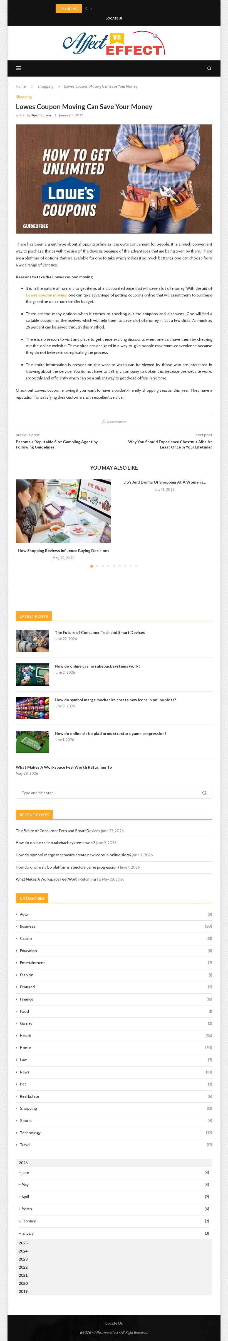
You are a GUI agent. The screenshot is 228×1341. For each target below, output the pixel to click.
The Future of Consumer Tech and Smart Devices (100, 632)
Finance (116, 999)
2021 (23, 1275)
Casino (116, 938)
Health (116, 1035)
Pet (116, 1084)
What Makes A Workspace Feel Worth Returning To (64, 767)
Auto (116, 914)
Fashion (116, 974)
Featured (116, 986)
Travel (116, 1144)
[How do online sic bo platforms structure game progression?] (32, 742)
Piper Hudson (41, 115)
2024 (23, 1251)
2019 (23, 1291)
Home (21, 86)
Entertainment (116, 962)
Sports (116, 1120)
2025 (23, 1243)
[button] (86, 8)
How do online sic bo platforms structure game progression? (110, 733)
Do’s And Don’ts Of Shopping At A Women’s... (164, 482)
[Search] (209, 68)
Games (116, 1023)
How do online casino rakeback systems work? (97, 666)
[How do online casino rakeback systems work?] (32, 674)
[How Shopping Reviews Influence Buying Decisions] (63, 511)
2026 (23, 1162)
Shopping (45, 86)
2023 (23, 1259)
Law (116, 1059)
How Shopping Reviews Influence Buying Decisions (63, 550)
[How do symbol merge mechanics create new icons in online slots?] (32, 708)
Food (116, 1011)
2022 (23, 1267)
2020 (23, 1283)
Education (116, 950)
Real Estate (116, 1096)
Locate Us (114, 18)
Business (116, 926)
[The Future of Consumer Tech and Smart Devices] (32, 641)
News (116, 1072)
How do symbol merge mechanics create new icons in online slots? (115, 699)
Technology (116, 1132)
